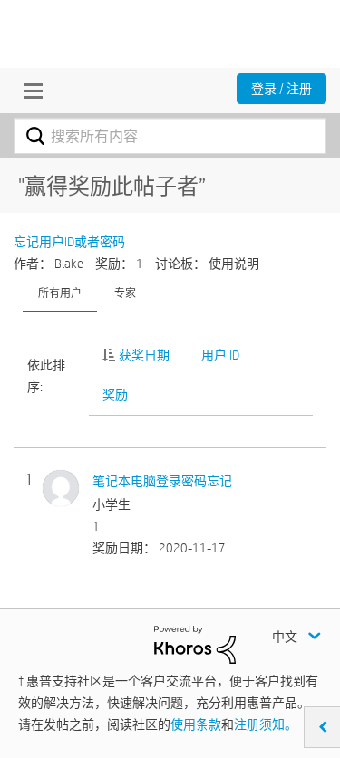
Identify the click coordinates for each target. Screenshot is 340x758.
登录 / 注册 (281, 89)
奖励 (115, 395)
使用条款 (195, 724)
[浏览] (29, 90)
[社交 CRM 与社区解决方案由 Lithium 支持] (195, 644)
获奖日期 (144, 355)
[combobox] (170, 136)
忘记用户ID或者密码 (69, 242)
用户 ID (220, 355)
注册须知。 (265, 724)
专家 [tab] (125, 292)
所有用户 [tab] (60, 292)
